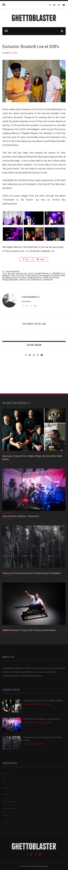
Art (3, 780)
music (45, 277)
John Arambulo (13, 271)
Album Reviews (8, 453)
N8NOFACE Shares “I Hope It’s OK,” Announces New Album (29, 630)
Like (27, 259)
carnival (19, 273)
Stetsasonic (36, 279)
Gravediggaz (44, 275)
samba (22, 279)
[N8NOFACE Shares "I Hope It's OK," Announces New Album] (34, 604)
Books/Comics (9, 808)
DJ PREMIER (55, 273)
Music (5, 773)
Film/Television (9, 801)
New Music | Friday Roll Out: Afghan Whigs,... (43, 700)
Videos (4, 570)
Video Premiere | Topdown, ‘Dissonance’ (20, 516)
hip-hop (22, 277)
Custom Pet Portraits (11, 378)
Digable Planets (41, 273)
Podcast (6, 787)
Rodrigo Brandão (10, 279)
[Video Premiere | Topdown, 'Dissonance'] (34, 490)
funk (13, 275)
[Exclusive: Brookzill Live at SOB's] (34, 83)
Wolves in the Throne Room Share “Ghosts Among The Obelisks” (31, 573)
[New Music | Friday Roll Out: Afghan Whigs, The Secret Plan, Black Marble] (34, 430)
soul (28, 279)
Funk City (20, 275)
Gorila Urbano (31, 275)
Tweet (41, 259)
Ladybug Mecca (34, 277)
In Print (5, 815)
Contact (5, 822)
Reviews (6, 794)
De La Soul (28, 273)
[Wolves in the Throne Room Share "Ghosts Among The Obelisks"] (34, 547)
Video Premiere (8, 513)
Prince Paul (54, 277)
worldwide (48, 279)
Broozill (11, 273)
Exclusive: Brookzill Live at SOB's (30, 46)
